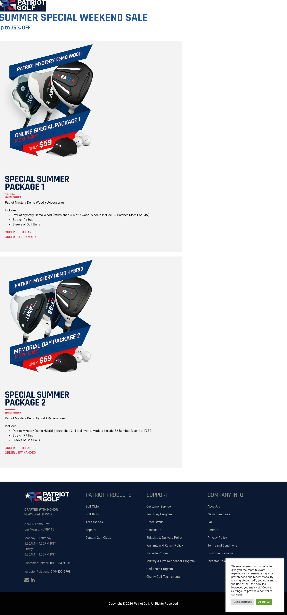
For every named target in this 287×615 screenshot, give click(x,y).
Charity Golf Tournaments (163, 577)
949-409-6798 (61, 571)
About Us (214, 506)
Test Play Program (159, 514)
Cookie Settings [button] (243, 601)
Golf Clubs (93, 506)
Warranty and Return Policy (164, 545)
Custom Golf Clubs (98, 538)
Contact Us (153, 530)
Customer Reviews (221, 553)
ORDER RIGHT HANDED (21, 232)
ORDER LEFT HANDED (20, 237)
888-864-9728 (60, 563)
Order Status (155, 522)
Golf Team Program (159, 569)
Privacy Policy (217, 538)
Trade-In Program (158, 553)
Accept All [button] (264, 601)
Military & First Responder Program (170, 561)
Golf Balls (92, 514)
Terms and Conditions (222, 545)
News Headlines (219, 514)
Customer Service (158, 506)
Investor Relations (220, 561)
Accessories (94, 522)
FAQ (210, 522)
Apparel (91, 530)
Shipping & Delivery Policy (164, 538)
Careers (213, 530)
